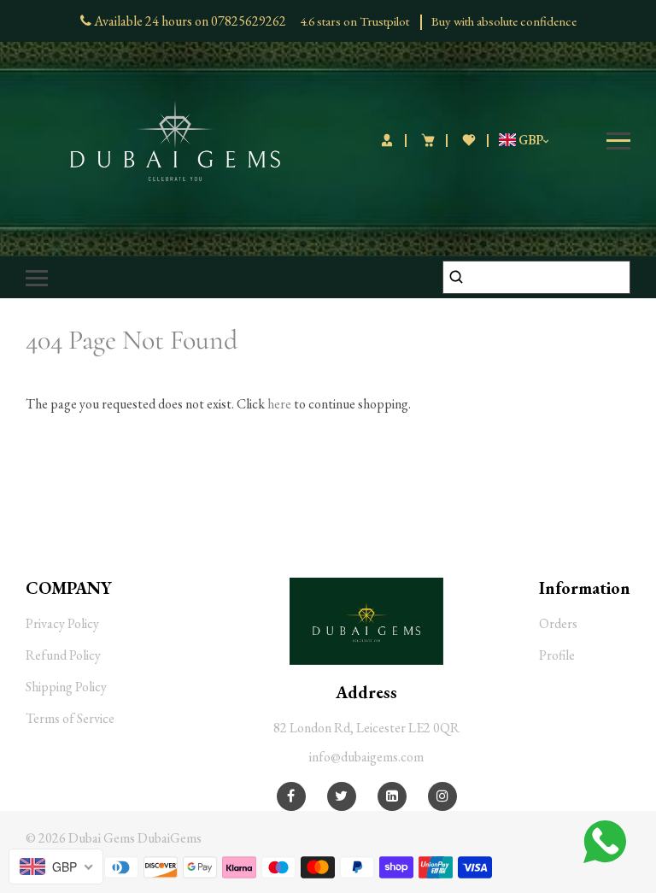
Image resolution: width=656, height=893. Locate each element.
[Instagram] (442, 796)
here (279, 404)
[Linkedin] (392, 796)
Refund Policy (63, 655)
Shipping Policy (66, 687)
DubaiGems (170, 838)
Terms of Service (70, 718)
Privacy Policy (62, 623)
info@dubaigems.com (366, 757)
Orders (558, 623)
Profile (557, 655)
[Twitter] (341, 796)
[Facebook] (291, 796)
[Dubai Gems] (175, 139)
